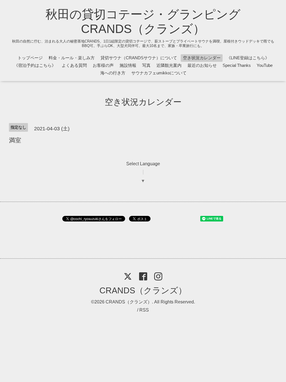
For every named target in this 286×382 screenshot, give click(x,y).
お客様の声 (103, 65)
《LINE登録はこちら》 (248, 57)
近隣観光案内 (169, 65)
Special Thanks (237, 65)
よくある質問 (74, 65)
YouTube (265, 65)
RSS (144, 310)
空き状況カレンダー (202, 57)
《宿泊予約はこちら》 (35, 65)
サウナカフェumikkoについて (159, 72)
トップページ (30, 57)
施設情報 (128, 65)
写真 (146, 65)
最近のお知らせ (202, 65)
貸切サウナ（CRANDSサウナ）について (139, 57)
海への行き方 (112, 72)
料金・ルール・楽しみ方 (72, 57)
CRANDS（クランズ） (143, 290)
